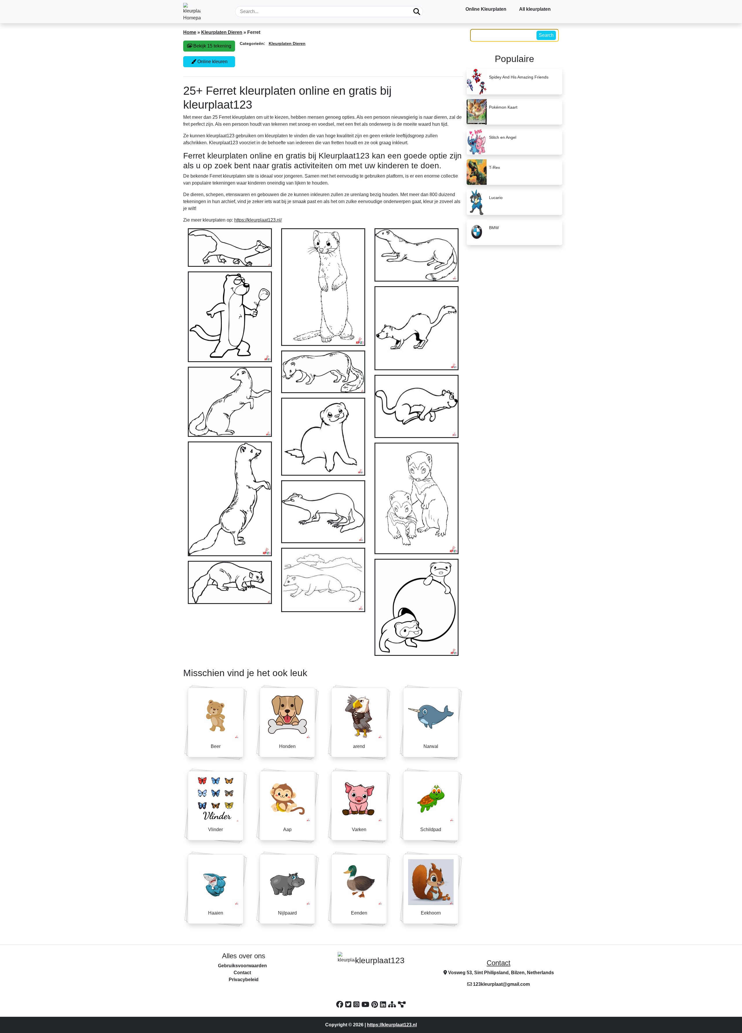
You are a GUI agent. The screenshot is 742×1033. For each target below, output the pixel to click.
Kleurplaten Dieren (221, 32)
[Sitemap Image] (402, 1004)
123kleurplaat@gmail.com (501, 984)
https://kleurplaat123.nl (392, 1024)
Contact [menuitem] (242, 972)
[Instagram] (357, 1004)
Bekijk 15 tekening (211, 45)
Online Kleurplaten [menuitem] (485, 9)
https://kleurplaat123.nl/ (258, 220)
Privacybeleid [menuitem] (244, 979)
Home (189, 32)
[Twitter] (349, 1004)
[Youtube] (366, 1004)
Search (546, 35)
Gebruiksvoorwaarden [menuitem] (242, 965)
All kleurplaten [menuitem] (535, 9)
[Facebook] (340, 1004)
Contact (498, 963)
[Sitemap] (393, 1004)
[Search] (417, 11)
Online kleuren (212, 61)
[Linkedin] (384, 1004)
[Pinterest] (375, 1004)
